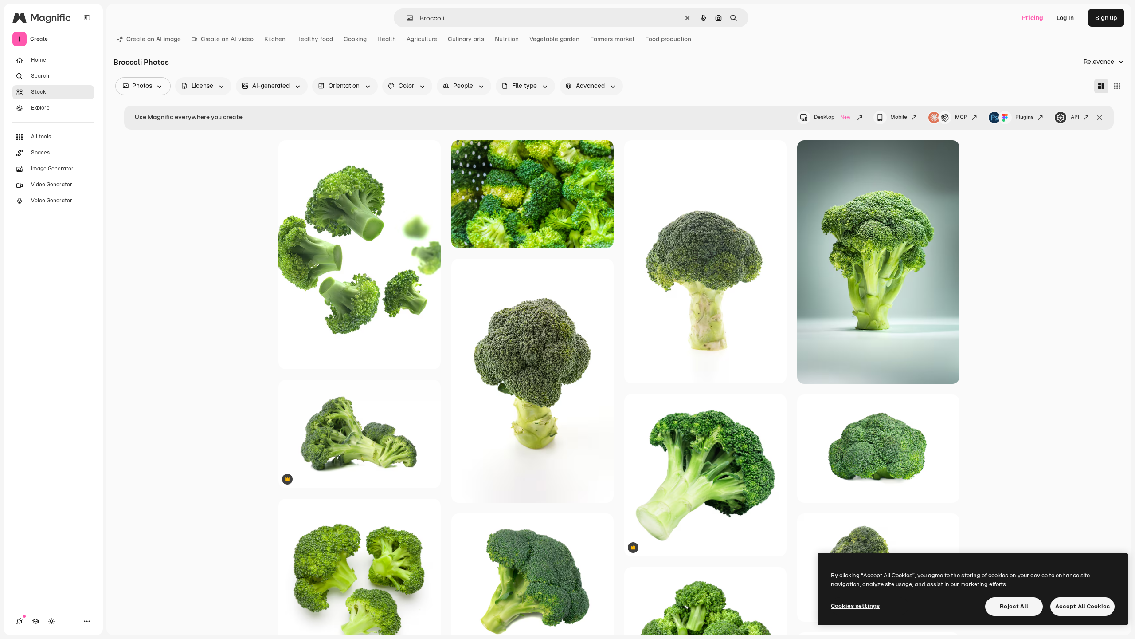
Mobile (898, 117)
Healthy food (314, 39)
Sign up (1106, 18)
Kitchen (275, 39)
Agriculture (422, 39)
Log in (1065, 18)
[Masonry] (1101, 86)
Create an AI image (153, 39)
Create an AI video (227, 39)
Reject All (1014, 606)
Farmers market (612, 39)
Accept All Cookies (1082, 606)
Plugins (1024, 117)
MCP (961, 117)
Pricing (1032, 18)
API (1075, 117)
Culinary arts (466, 39)
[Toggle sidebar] (87, 18)
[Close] (1099, 117)
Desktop (832, 117)
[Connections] (19, 621)
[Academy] (35, 621)
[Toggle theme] (51, 621)
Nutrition (507, 39)
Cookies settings (855, 606)
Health (386, 39)
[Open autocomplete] (406, 18)
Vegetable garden (554, 39)
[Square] (1117, 86)
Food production (668, 39)
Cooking (355, 39)
